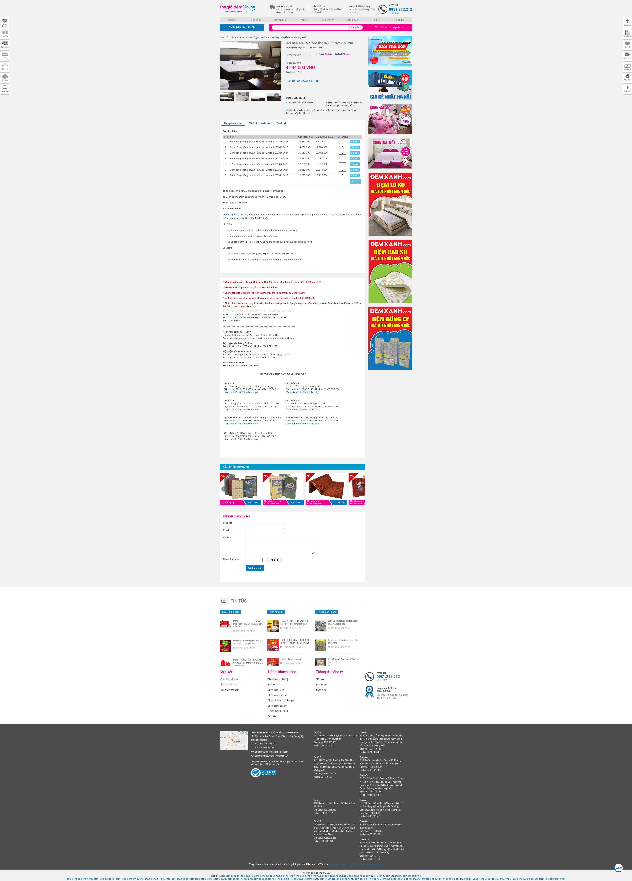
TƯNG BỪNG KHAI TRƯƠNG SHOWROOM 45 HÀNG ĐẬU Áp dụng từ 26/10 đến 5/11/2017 (248, 663)
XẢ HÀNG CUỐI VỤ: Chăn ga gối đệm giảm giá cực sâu (295, 660)
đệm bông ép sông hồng (79, 878)
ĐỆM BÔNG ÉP (238, 37)
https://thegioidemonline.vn (275, 756)
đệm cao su (247, 875)
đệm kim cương (135, 878)
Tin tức (376, 19)
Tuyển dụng (321, 690)
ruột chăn (170, 878)
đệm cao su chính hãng (306, 878)
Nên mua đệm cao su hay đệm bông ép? (343, 660)
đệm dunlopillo (388, 878)
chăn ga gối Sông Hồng (472, 878)
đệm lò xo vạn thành (408, 878)
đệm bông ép (232, 875)
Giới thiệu (256, 19)
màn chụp (511, 878)
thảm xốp (544, 878)
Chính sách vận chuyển (259, 123)
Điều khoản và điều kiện (278, 679)
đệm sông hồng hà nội (311, 875)
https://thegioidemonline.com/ (367, 864)
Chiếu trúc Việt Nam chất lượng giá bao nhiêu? (343, 622)
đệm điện (454, 878)
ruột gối (160, 878)
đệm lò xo (121, 878)
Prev (224, 489)
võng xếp (490, 878)
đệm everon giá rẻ (216, 878)
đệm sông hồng (291, 875)
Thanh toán (352, 19)
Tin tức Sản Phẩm (326, 611)
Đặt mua (355, 141)
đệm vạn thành (393, 875)
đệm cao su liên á (375, 875)
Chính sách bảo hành (277, 705)
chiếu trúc (500, 878)
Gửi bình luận (255, 568)
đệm (256, 875)
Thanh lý (303, 19)
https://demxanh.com (340, 864)
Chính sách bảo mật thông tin (281, 700)
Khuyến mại (279, 19)
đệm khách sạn (328, 878)
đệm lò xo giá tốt (283, 878)
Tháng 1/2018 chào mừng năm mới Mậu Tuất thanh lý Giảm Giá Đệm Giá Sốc (248, 624)
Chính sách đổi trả (276, 690)
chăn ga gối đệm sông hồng (191, 878)
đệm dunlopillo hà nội (271, 875)
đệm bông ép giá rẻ (263, 878)
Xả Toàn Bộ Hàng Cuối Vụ (290, 621)
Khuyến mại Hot (230, 611)
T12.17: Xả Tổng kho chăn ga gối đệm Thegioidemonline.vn (248, 642)
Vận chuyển (327, 19)
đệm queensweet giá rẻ (240, 878)
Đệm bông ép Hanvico (258, 37)
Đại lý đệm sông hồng (353, 875)
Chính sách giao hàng (278, 695)
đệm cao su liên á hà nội (367, 878)
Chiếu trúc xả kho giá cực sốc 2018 (295, 640)
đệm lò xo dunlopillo (104, 878)
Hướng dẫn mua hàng (278, 711)
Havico (350, 43)
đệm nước (522, 878)
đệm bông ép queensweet (434, 878)
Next (361, 489)
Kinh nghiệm (276, 611)
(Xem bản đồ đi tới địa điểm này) (241, 392)
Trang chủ (231, 19)
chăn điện (150, 878)
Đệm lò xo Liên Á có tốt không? (341, 640)
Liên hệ (400, 19)
